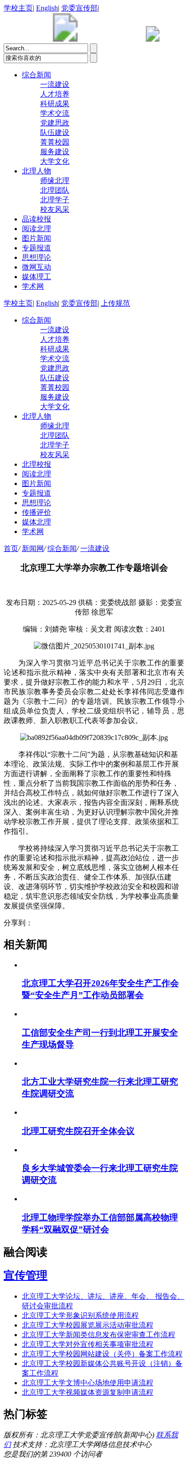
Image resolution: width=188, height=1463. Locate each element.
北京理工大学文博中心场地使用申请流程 (87, 1383)
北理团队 (54, 190)
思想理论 (36, 257)
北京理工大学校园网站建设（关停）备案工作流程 (102, 1354)
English (47, 8)
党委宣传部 (79, 8)
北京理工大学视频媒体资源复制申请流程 (87, 1392)
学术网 (33, 286)
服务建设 (54, 152)
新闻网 (33, 548)
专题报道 (36, 248)
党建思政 (54, 123)
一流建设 (54, 84)
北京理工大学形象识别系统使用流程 (80, 1315)
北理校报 (36, 464)
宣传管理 (25, 1275)
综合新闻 (36, 75)
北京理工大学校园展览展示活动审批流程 (87, 1325)
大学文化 (54, 161)
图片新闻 (36, 238)
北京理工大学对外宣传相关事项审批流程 (87, 1344)
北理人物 (36, 171)
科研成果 (54, 104)
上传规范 (115, 303)
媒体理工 (36, 277)
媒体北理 (36, 522)
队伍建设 (54, 132)
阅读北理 (36, 228)
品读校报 (36, 219)
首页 (11, 548)
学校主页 (18, 8)
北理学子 (54, 200)
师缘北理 (54, 180)
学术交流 (54, 113)
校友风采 (54, 209)
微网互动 (36, 267)
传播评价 (36, 512)
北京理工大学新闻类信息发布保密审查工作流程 (98, 1335)
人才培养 (54, 94)
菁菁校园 (54, 142)
